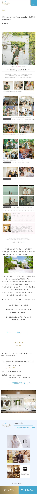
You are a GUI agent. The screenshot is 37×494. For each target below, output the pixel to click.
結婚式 (4, 10)
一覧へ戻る (19, 332)
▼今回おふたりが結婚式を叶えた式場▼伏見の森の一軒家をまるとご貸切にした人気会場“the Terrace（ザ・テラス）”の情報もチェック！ (18, 251)
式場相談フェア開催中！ (18, 312)
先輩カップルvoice (18, 320)
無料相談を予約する (18, 383)
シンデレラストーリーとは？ (18, 305)
